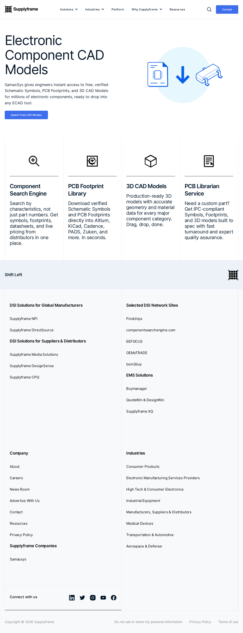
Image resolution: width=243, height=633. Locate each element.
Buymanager (136, 388)
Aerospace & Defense (144, 546)
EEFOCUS (134, 341)
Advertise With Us (24, 500)
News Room (20, 489)
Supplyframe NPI (23, 318)
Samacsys (18, 559)
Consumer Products (142, 466)
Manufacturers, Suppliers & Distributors (159, 512)
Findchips (134, 318)
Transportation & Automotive (150, 535)
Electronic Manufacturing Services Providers (163, 478)
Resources (177, 9)
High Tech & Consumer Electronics (155, 489)
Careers (16, 478)
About (14, 466)
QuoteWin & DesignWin (145, 400)
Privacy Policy (21, 535)
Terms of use (228, 622)
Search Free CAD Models (26, 115)
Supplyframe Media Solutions (34, 354)
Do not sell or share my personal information (148, 622)
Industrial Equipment (143, 500)
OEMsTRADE (136, 353)
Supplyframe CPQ (24, 377)
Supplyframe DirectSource (31, 330)
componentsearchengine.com (150, 330)
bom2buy (134, 364)
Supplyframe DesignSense (32, 366)
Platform (118, 9)
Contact (227, 9)
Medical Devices (139, 523)
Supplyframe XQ (139, 411)
